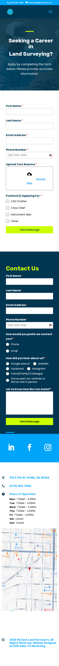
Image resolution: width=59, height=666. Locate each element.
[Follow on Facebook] (29, 447)
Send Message (29, 230)
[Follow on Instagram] (47, 447)
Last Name (14, 120)
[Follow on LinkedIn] (11, 447)
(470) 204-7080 (20, 486)
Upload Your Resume (21, 164)
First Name (14, 106)
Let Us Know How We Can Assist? (29, 389)
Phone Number (17, 150)
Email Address (17, 135)
